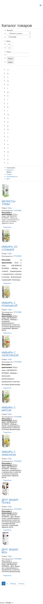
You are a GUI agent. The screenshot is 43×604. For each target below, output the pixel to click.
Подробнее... (8, 227)
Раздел (9, 174)
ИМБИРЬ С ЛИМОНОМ (9, 453)
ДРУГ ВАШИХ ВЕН (10, 550)
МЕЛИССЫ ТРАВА (8, 202)
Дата (8, 178)
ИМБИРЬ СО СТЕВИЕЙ (10, 248)
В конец (21, 583)
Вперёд (13, 583)
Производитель (12, 176)
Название (10, 170)
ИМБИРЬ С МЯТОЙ (9, 408)
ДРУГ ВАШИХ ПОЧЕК (10, 501)
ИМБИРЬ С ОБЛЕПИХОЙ (10, 353)
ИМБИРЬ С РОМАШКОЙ (9, 304)
